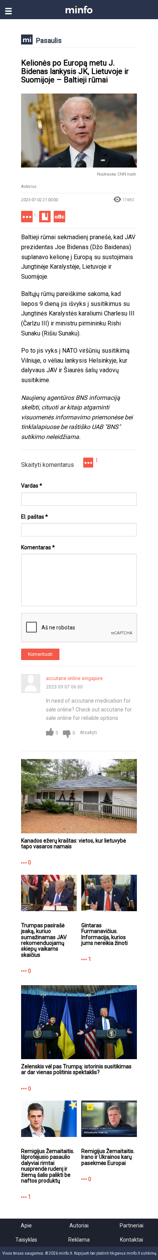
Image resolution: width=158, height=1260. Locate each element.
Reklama (79, 1240)
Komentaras (38, 547)
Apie (26, 1225)
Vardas (31, 486)
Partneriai (131, 1225)
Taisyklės (26, 1240)
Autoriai (79, 1225)
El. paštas (34, 517)
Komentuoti (40, 654)
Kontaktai (131, 1240)
